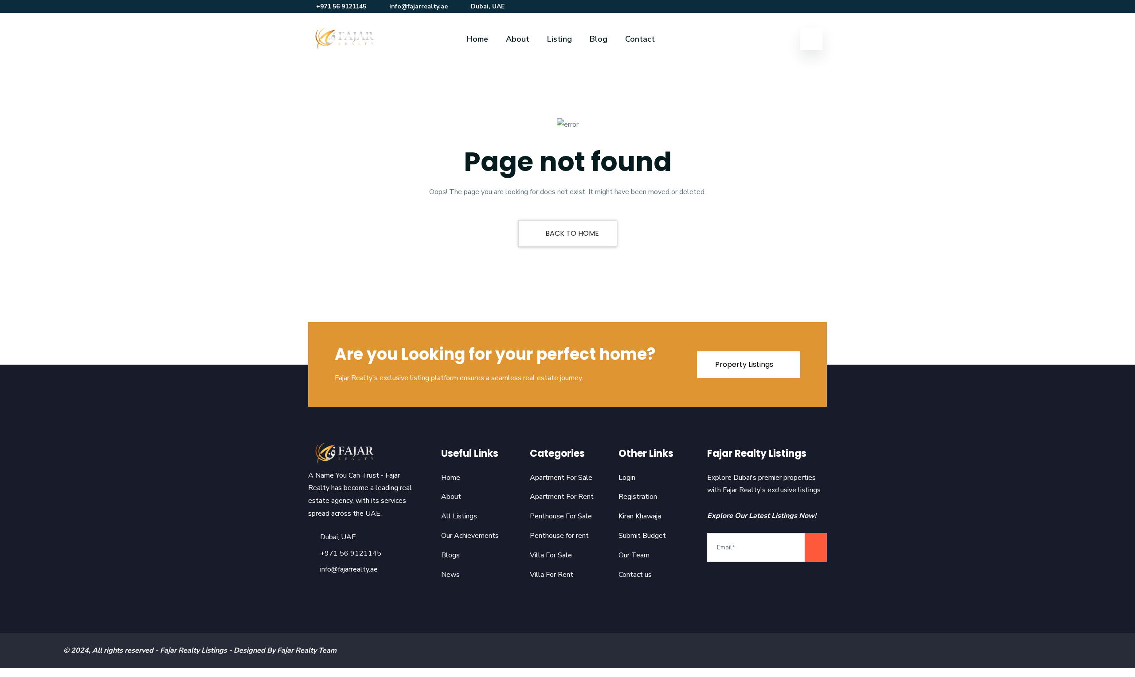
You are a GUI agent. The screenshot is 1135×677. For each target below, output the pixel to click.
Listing (559, 39)
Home (477, 39)
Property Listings (745, 364)
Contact (640, 39)
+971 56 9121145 (341, 6)
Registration (637, 497)
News (450, 575)
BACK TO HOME (571, 233)
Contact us (635, 575)
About (517, 39)
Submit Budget (642, 536)
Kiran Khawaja (639, 516)
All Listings (459, 516)
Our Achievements (470, 536)
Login (626, 477)
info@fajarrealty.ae (418, 6)
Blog (598, 39)
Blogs (450, 555)
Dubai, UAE (488, 6)
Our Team (634, 555)
